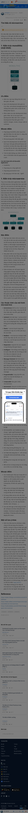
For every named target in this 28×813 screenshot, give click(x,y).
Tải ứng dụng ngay (14, 397)
